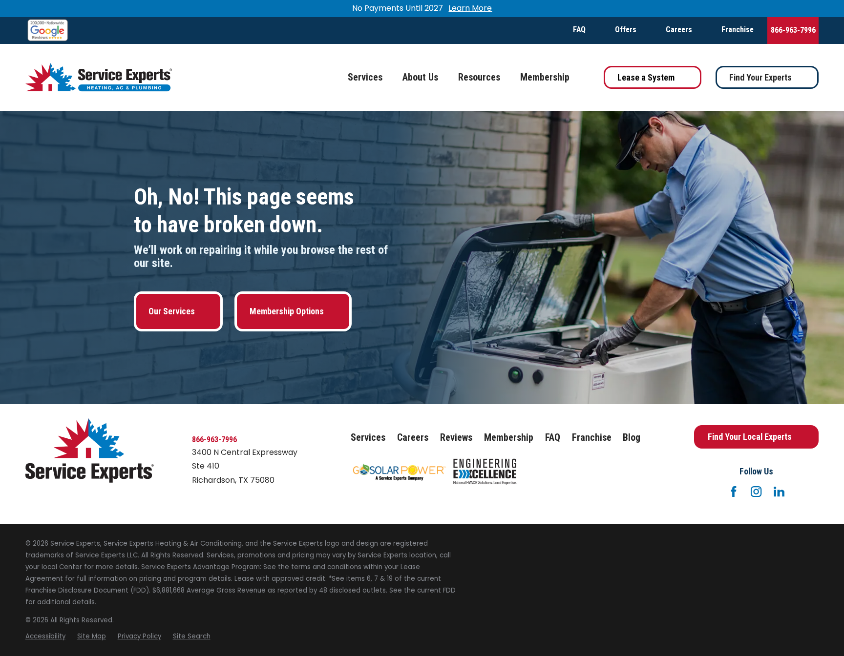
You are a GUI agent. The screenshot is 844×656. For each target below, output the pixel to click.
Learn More (470, 8)
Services (368, 437)
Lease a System (646, 77)
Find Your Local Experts (750, 436)
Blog (631, 437)
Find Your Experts (760, 77)
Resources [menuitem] (479, 77)
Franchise (737, 29)
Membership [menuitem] (545, 77)
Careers (679, 29)
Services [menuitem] (365, 77)
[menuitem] (45, 636)
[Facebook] (733, 491)
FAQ (579, 29)
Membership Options (287, 311)
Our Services (171, 311)
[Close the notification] (819, 9)
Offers (625, 29)
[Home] (98, 77)
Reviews (456, 437)
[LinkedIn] (779, 491)
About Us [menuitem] (420, 77)
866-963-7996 (793, 30)
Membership (508, 437)
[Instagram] (756, 491)
